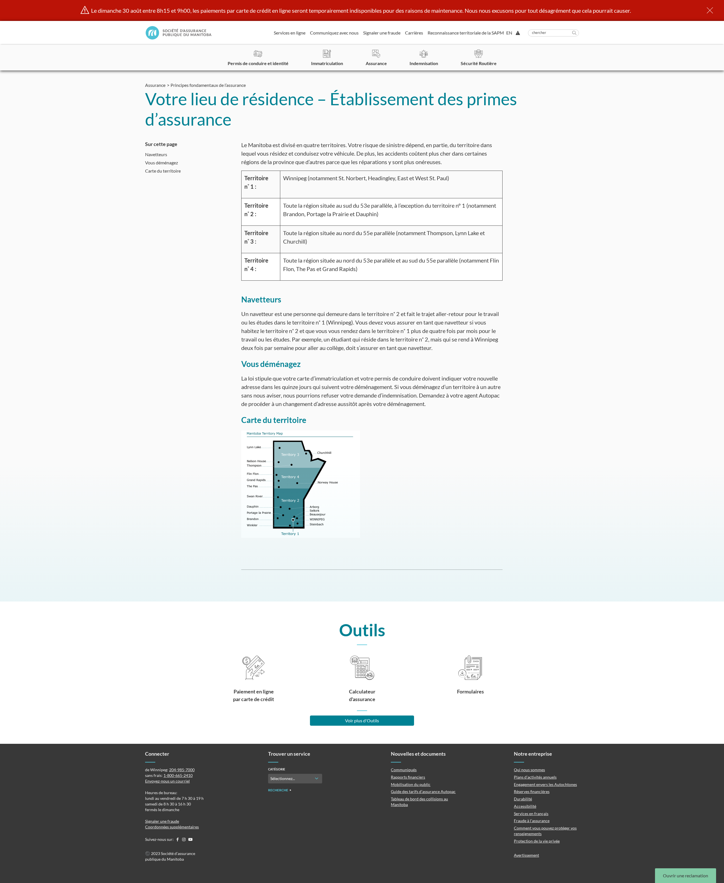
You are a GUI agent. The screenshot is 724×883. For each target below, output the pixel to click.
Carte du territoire (163, 170)
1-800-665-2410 (178, 775)
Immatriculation (327, 63)
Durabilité (523, 798)
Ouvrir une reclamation (685, 875)
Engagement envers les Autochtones (545, 784)
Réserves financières (532, 791)
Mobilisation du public (410, 784)
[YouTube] (190, 839)
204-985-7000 (182, 769)
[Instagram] (184, 839)
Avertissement (526, 855)
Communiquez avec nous (334, 32)
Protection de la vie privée (537, 841)
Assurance (376, 63)
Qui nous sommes (529, 769)
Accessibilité (525, 806)
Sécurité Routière (479, 63)
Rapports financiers (408, 777)
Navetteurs (156, 154)
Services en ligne (289, 32)
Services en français (531, 813)
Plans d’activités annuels (535, 777)
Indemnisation (424, 63)
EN (509, 33)
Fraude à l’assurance (532, 820)
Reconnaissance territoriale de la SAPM (466, 32)
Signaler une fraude (381, 32)
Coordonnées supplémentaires (172, 826)
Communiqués (404, 769)
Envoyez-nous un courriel (167, 781)
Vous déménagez (161, 162)
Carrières (414, 32)
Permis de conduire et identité (258, 63)
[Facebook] (177, 839)
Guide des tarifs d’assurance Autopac (423, 791)
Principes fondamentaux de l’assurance (208, 85)
